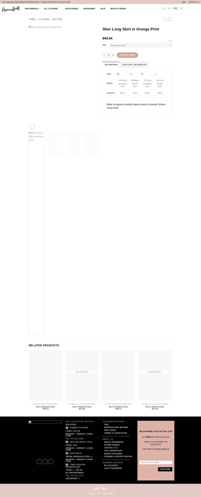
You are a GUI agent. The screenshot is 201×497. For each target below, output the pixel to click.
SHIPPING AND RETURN (116, 427)
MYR (164, 8)
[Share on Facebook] (105, 120)
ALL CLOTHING (51, 9)
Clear (169, 41)
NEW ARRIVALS (32, 9)
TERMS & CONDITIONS (115, 433)
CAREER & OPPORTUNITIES (118, 457)
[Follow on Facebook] (39, 461)
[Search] (189, 8)
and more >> (73, 478)
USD (175, 8)
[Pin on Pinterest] (120, 120)
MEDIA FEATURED (113, 454)
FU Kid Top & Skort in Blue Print (118, 404)
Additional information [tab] (134, 65)
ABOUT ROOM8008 (113, 442)
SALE (102, 9)
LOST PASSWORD (113, 468)
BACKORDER (89, 9)
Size (104, 45)
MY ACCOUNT (111, 465)
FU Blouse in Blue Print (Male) (155, 404)
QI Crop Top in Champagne (45, 404)
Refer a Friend (118, 9)
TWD (181, 8)
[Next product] (164, 19)
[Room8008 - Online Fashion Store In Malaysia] (11, 9)
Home (32, 19)
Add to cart (128, 55)
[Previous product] (170, 19)
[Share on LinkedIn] (125, 120)
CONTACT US (193, 2)
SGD (169, 8)
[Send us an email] (50, 461)
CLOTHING (44, 19)
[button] (183, 2)
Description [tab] (111, 65)
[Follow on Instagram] (45, 461)
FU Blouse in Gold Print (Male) (82, 404)
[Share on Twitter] (110, 120)
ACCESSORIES (71, 9)
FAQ (106, 424)
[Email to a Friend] (115, 120)
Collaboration (113, 451)
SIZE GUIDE (110, 430)
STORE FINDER (112, 445)
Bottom (57, 19)
